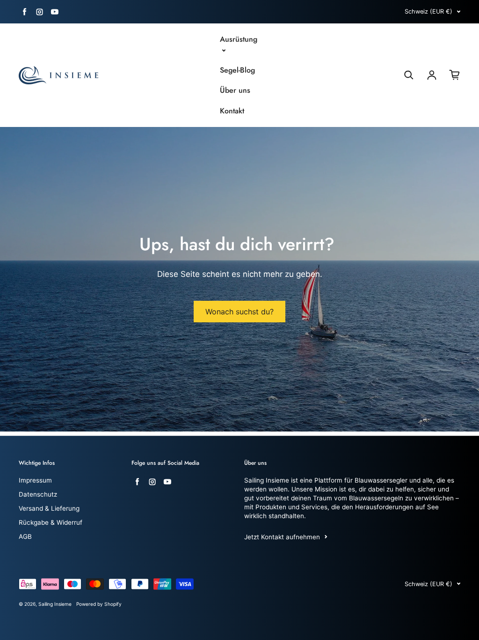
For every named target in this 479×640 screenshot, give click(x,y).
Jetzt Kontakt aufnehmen (282, 537)
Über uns (235, 90)
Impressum (35, 480)
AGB (25, 536)
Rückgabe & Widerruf (50, 522)
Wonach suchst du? (239, 311)
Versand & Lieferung (49, 508)
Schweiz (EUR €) (428, 11)
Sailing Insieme (55, 604)
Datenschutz (38, 494)
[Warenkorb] (454, 75)
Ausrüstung (238, 39)
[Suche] (408, 75)
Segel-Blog (237, 70)
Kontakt (232, 111)
